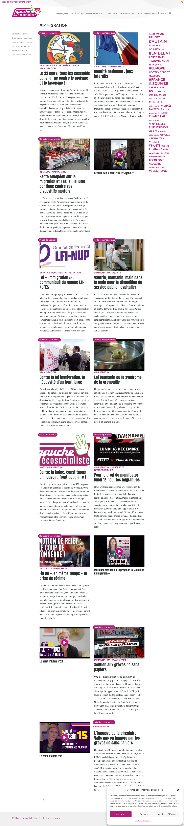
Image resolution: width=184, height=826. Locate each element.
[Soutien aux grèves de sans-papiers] (119, 642)
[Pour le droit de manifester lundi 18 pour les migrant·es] (119, 449)
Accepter (120, 814)
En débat (161, 53)
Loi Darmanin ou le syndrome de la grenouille (118, 379)
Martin (163, 112)
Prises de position (19, 50)
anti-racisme (49, 65)
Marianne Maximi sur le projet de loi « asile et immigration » (119, 571)
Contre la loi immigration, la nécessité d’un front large (62, 379)
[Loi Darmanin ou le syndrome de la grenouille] (119, 354)
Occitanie (154, 135)
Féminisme (158, 87)
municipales (157, 123)
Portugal (165, 135)
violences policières (159, 153)
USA (166, 149)
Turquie (165, 146)
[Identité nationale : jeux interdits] (116, 48)
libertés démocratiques (109, 468)
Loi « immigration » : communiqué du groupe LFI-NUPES (62, 282)
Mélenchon (159, 127)
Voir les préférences (168, 814)
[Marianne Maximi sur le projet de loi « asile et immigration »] (119, 551)
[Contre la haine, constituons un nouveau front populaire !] (65, 449)
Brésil (160, 46)
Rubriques (62, 13)
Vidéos (75, 13)
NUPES (153, 131)
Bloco (152, 46)
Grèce (164, 98)
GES (43, 467)
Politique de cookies (143, 821)
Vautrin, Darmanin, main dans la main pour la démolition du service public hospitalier (118, 282)
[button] (178, 789)
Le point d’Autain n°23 (51, 661)
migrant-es (154, 121)
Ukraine (156, 149)
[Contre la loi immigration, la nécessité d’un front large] (65, 354)
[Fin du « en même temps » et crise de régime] (65, 551)
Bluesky (15, 1)
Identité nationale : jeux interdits (113, 73)
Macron (153, 113)
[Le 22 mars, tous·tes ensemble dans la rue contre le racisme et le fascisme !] (65, 48)
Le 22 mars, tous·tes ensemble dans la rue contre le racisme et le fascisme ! (65, 78)
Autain (45, 568)
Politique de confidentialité (26, 818)
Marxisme (158, 116)
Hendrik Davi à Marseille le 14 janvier (114, 173)
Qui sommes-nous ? (92, 13)
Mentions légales (155, 13)
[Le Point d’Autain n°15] (65, 738)
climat (154, 49)
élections (159, 171)
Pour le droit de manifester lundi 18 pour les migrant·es (117, 477)
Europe (45, 171)
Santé (117, 272)
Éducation (156, 163)
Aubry (155, 37)
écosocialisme (157, 167)
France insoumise (52, 272)
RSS (182, 2)
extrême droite (69, 65)
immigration (48, 68)
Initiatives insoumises (21, 46)
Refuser (144, 814)
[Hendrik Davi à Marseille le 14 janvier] (119, 154)
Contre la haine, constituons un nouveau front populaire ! (63, 474)
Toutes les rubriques (20, 34)
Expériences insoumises (22, 38)
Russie (155, 142)
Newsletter (126, 13)
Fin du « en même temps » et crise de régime (63, 575)
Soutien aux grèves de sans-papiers (117, 667)
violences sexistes (157, 157)
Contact (112, 13)
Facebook (5, 1)
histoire (101, 66)
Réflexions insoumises (21, 54)
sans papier (121, 659)
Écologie (157, 160)
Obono (162, 131)
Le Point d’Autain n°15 (51, 756)
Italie (166, 109)
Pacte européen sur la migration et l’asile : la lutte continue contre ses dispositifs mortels (62, 184)
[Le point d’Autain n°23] (65, 642)
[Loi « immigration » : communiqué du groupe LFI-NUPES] (65, 255)
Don (139, 13)
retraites (157, 138)
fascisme (155, 76)
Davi (163, 49)
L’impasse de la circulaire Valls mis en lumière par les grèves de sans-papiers (117, 738)
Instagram (25, 1)
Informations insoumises (22, 42)
